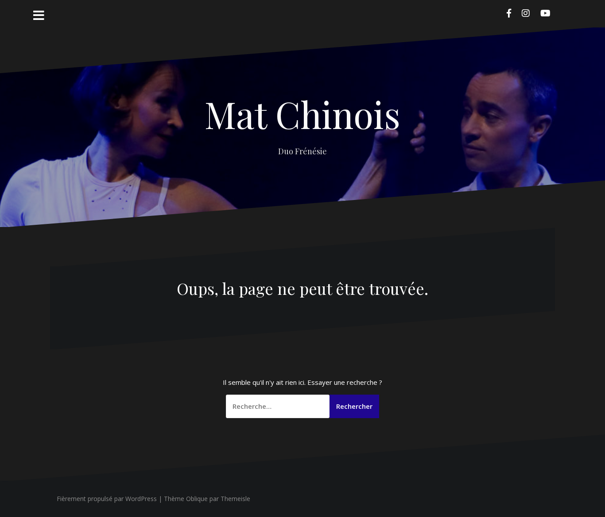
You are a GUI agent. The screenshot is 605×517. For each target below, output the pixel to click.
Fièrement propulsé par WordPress (107, 498)
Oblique (197, 498)
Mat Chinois (302, 114)
